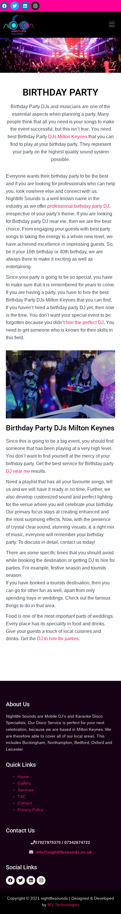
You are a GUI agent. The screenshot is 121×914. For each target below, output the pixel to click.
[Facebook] (4, 5)
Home (23, 776)
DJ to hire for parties (58, 638)
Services (25, 789)
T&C (22, 796)
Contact (25, 803)
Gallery (24, 783)
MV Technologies (63, 904)
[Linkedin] (25, 5)
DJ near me (18, 471)
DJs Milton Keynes (67, 136)
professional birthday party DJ (78, 206)
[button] (112, 24)
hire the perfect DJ (84, 322)
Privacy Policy (30, 809)
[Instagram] (35, 5)
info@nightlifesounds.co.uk (63, 852)
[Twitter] (14, 5)
